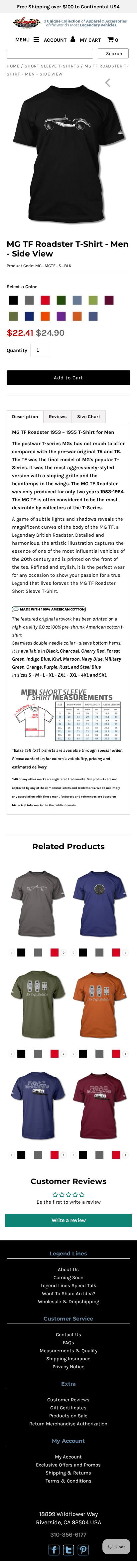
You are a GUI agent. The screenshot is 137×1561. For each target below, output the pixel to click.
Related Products (68, 846)
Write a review (69, 1220)
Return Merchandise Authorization (68, 1424)
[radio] (13, 300)
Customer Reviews (68, 1400)
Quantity (17, 350)
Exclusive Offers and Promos (68, 1465)
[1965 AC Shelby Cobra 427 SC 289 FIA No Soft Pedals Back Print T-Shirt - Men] (37, 1040)
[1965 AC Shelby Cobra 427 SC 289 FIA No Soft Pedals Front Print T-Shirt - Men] (99, 1040)
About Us (68, 1269)
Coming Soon (68, 1277)
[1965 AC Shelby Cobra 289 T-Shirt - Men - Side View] (37, 939)
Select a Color (22, 287)
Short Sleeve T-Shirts (52, 65)
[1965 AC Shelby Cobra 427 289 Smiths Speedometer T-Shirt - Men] (99, 939)
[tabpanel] (68, 619)
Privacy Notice (68, 1367)
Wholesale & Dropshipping (68, 1301)
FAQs (68, 1343)
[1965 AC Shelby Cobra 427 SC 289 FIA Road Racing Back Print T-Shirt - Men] (37, 1142)
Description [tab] (25, 416)
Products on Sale (68, 1416)
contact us (35, 758)
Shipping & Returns (68, 1473)
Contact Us (68, 1335)
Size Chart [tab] (88, 416)
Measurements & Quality (68, 1351)
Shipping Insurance (68, 1359)
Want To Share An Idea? (68, 1293)
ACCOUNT (56, 40)
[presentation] (63, 952)
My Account (68, 1457)
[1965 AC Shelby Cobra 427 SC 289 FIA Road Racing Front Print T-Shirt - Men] (99, 1142)
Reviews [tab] (58, 416)
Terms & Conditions (68, 1481)
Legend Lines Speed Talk (68, 1285)
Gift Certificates (68, 1408)
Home (13, 65)
